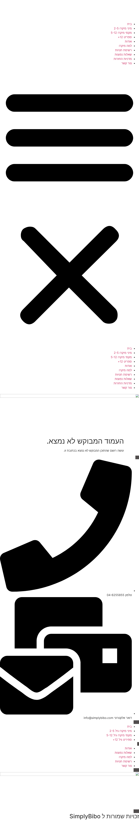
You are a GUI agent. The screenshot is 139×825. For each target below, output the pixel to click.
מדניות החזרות (123, 59)
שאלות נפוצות (123, 54)
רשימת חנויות (123, 50)
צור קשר (126, 63)
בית (129, 24)
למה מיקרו (125, 46)
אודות (128, 41)
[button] (69, 205)
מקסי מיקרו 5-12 (121, 32)
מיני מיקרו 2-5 (123, 28)
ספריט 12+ (125, 37)
